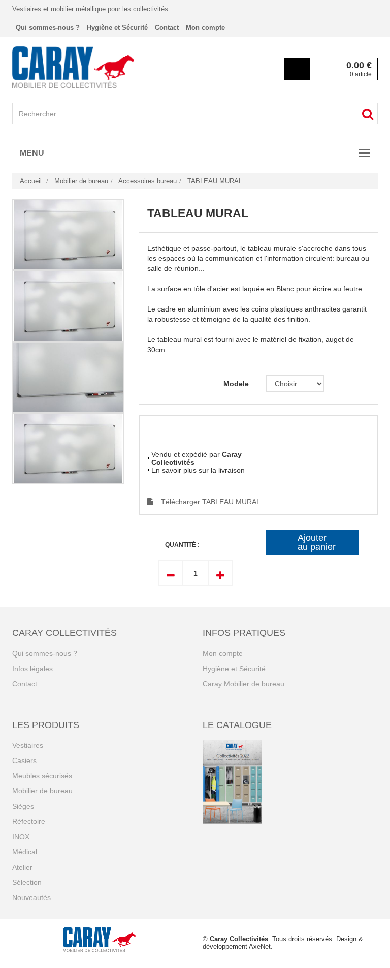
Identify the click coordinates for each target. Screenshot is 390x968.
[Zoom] (68, 234)
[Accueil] (73, 67)
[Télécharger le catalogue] (290, 782)
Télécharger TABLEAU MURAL (211, 502)
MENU (32, 153)
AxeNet (260, 946)
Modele (237, 383)
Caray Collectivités (239, 939)
